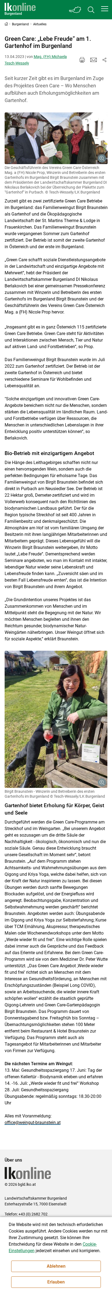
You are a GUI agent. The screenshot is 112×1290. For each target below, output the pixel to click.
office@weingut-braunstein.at (33, 1122)
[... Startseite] (20, 10)
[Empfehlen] (93, 60)
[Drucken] (82, 60)
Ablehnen (56, 1266)
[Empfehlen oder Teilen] (104, 60)
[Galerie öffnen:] (56, 138)
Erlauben (56, 1282)
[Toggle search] (91, 9)
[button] (104, 9)
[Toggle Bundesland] (75, 9)
